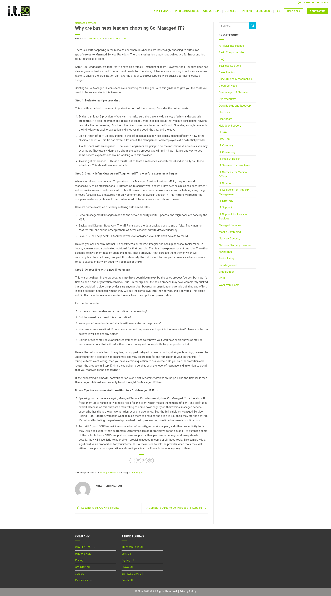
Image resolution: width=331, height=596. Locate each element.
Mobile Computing (230, 232)
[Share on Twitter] (138, 460)
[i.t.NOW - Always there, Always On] (25, 11)
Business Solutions (230, 65)
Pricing (247, 11)
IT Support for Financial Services (233, 216)
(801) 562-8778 (306, 2)
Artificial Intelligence (231, 45)
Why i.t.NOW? (83, 547)
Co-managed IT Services (234, 92)
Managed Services (86, 23)
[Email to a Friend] (145, 460)
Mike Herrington (117, 38)
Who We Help (211, 11)
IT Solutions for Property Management (234, 192)
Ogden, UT (128, 560)
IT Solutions (226, 183)
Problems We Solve (187, 11)
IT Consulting (227, 152)
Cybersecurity (227, 99)
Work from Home (229, 285)
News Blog (225, 251)
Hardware (224, 112)
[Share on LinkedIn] (151, 460)
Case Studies (227, 72)
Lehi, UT (126, 553)
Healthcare (225, 119)
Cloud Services (228, 85)
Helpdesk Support (230, 125)
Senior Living (226, 258)
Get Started (82, 567)
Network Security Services (235, 245)
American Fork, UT (133, 547)
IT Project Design (229, 158)
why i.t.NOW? (161, 11)
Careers (79, 573)
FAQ (278, 11)
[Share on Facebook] (132, 460)
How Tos (224, 139)
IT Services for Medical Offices (233, 174)
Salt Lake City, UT (132, 573)
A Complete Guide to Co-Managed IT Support (175, 508)
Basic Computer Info (231, 52)
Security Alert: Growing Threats (100, 508)
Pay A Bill (322, 2)
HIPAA (223, 132)
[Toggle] (94, 547)
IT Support (225, 207)
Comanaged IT (138, 472)
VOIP (222, 278)
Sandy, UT (128, 580)
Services (230, 11)
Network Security (229, 238)
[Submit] (252, 25)
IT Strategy (226, 201)
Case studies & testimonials (236, 79)
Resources (263, 11)
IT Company (226, 145)
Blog (221, 59)
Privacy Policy (187, 591)
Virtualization (226, 271)
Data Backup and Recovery (235, 105)
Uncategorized (228, 265)
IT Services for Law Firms (234, 165)
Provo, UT (128, 567)
